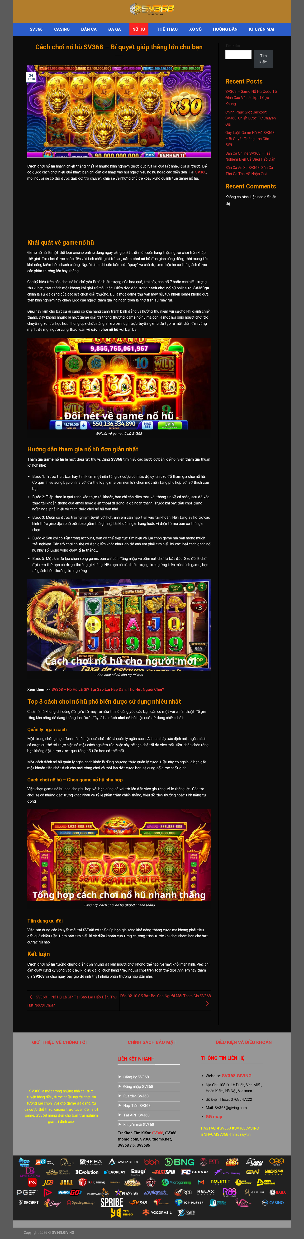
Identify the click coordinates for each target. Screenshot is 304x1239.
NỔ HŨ (139, 29)
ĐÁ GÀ (114, 29)
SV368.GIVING (237, 1075)
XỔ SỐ (195, 29)
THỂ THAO (167, 29)
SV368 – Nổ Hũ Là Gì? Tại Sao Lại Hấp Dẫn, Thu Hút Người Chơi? (108, 689)
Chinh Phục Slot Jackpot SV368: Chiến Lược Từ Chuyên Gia (250, 118)
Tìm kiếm (232, 46)
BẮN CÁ (89, 29)
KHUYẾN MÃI (262, 29)
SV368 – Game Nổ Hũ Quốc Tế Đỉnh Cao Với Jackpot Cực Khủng (251, 97)
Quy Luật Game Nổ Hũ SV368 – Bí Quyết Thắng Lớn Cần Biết (250, 138)
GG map (214, 1116)
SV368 (36, 29)
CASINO (62, 29)
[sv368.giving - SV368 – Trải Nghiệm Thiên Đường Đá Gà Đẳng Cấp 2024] (152, 11)
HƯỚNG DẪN (225, 29)
